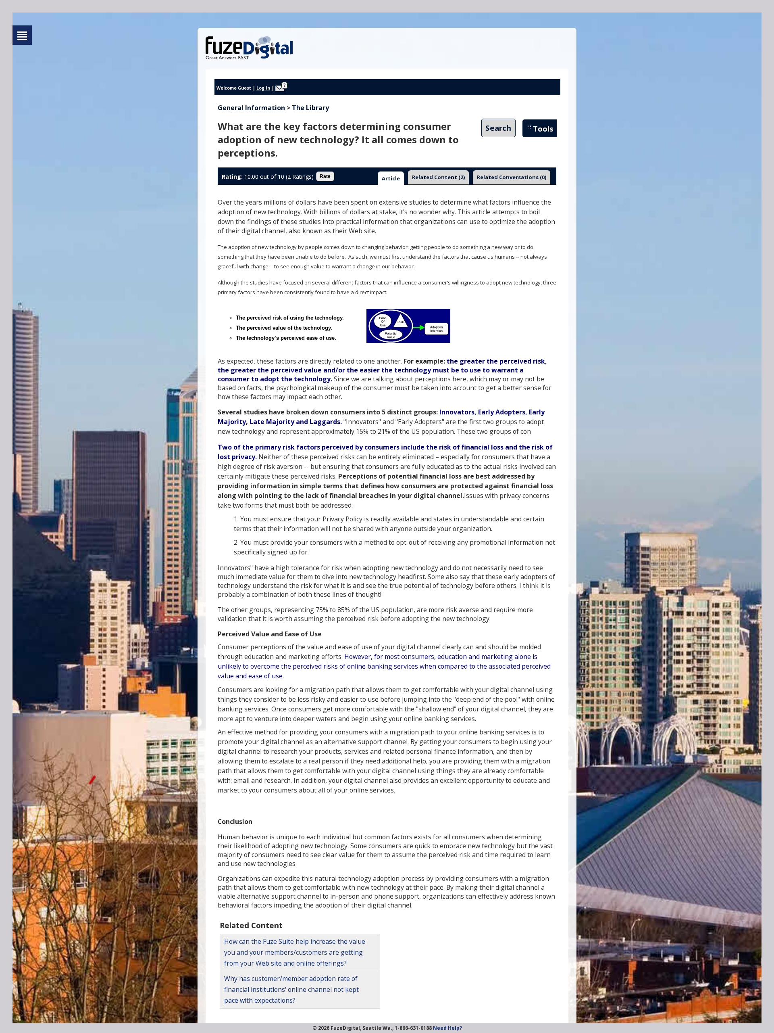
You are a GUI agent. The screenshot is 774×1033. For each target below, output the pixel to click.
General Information (251, 107)
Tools (543, 128)
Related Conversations (511, 177)
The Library (310, 107)
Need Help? (447, 1028)
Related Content (438, 177)
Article (391, 178)
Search (498, 128)
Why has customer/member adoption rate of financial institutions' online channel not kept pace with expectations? (291, 989)
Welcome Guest (233, 88)
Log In (263, 88)
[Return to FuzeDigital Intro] (22, 35)
